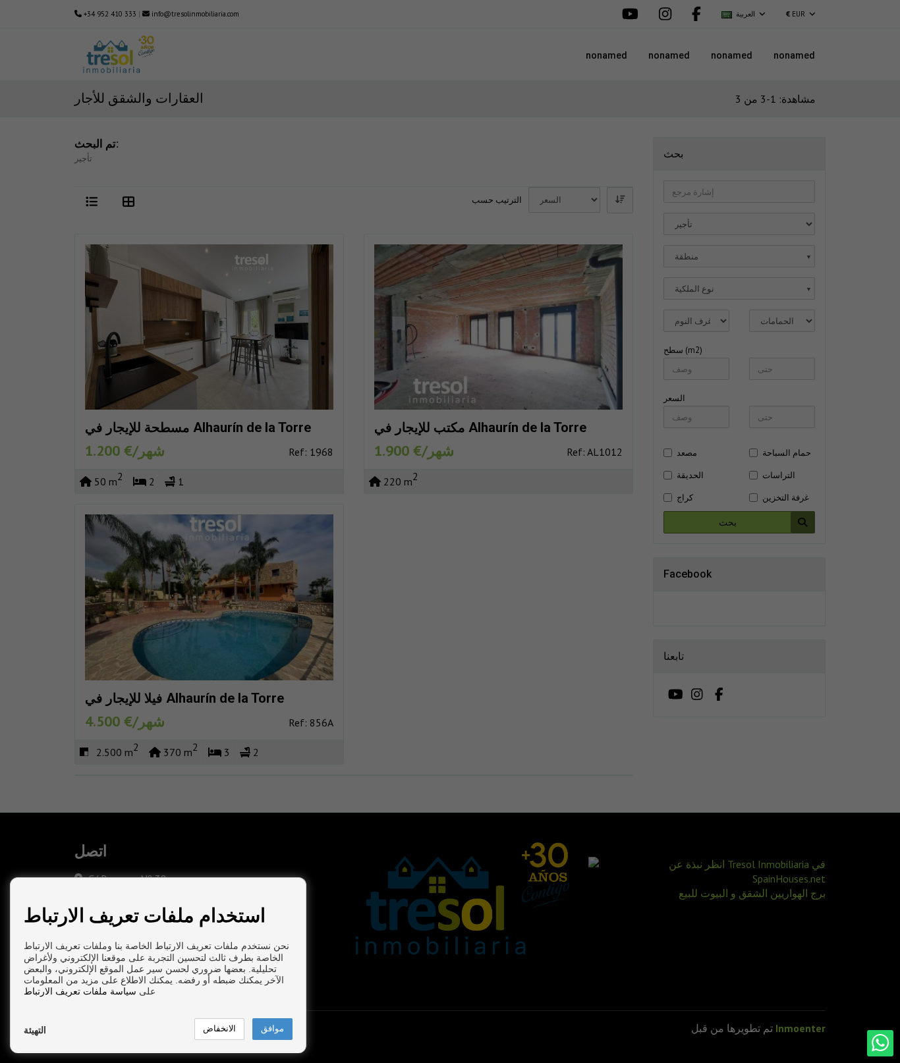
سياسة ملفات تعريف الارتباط (80, 991)
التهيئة (35, 1030)
